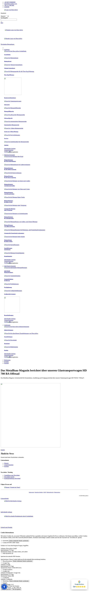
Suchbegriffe (4, 18)
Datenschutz (57, 492)
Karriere (6, 466)
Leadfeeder (6, 577)
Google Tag (6, 563)
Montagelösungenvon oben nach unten (9, 193)
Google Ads (6, 571)
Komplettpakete (8, 256)
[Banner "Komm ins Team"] (12, 487)
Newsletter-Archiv (9, 477)
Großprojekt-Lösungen (9, 294)
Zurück (3, 450)
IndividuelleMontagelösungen (8, 271)
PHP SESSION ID (8, 553)
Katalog (6, 350)
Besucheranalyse (7, 561)
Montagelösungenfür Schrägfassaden (9, 217)
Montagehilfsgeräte (9, 111)
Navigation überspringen (7, 44)
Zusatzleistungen (8, 336)
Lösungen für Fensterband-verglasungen (14, 233)
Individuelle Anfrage (9, 148)
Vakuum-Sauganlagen (9, 68)
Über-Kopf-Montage (9, 75)
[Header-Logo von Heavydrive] (14, 30)
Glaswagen (7, 104)
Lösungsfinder (5, 498)
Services (6, 138)
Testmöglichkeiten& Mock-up (8, 279)
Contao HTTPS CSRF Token (11, 542)
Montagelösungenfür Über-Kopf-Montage (10, 160)
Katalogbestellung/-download (12, 478)
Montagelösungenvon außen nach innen (9, 225)
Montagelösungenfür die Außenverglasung (10, 168)
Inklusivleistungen (8, 330)
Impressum (31, 492)
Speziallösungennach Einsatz (8, 248)
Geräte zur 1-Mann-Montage (11, 131)
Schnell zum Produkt (6, 527)
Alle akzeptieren (17, 589)
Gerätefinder (7, 54)
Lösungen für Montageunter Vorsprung (9, 209)
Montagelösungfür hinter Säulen (8, 240)
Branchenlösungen (8, 315)
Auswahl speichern (6, 589)
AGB (44, 492)
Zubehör (6, 145)
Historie (6, 463)
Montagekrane (7, 61)
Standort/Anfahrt (39, 492)
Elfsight (5, 583)
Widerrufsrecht (50, 492)
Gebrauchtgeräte (8, 118)
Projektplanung (8, 287)
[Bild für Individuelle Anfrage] (12, 501)
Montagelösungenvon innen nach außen (9, 185)
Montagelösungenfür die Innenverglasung (10, 176)
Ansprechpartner (8, 150)
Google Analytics (7, 569)
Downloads (7, 343)
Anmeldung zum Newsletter (12, 475)
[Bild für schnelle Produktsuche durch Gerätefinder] (18, 516)
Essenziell (5, 540)
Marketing (5, 581)
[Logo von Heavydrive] (11, 10)
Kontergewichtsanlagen (10, 97)
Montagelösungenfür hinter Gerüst (8, 201)
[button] (4, 586)
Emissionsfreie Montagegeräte (11, 125)
